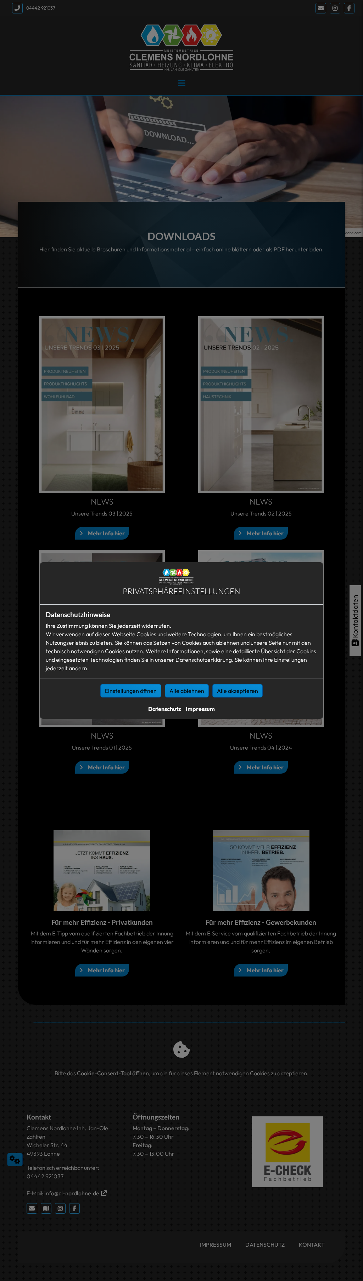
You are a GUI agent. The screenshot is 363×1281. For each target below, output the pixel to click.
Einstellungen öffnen (131, 690)
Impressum (200, 708)
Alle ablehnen (186, 690)
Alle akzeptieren (237, 690)
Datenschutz (164, 708)
